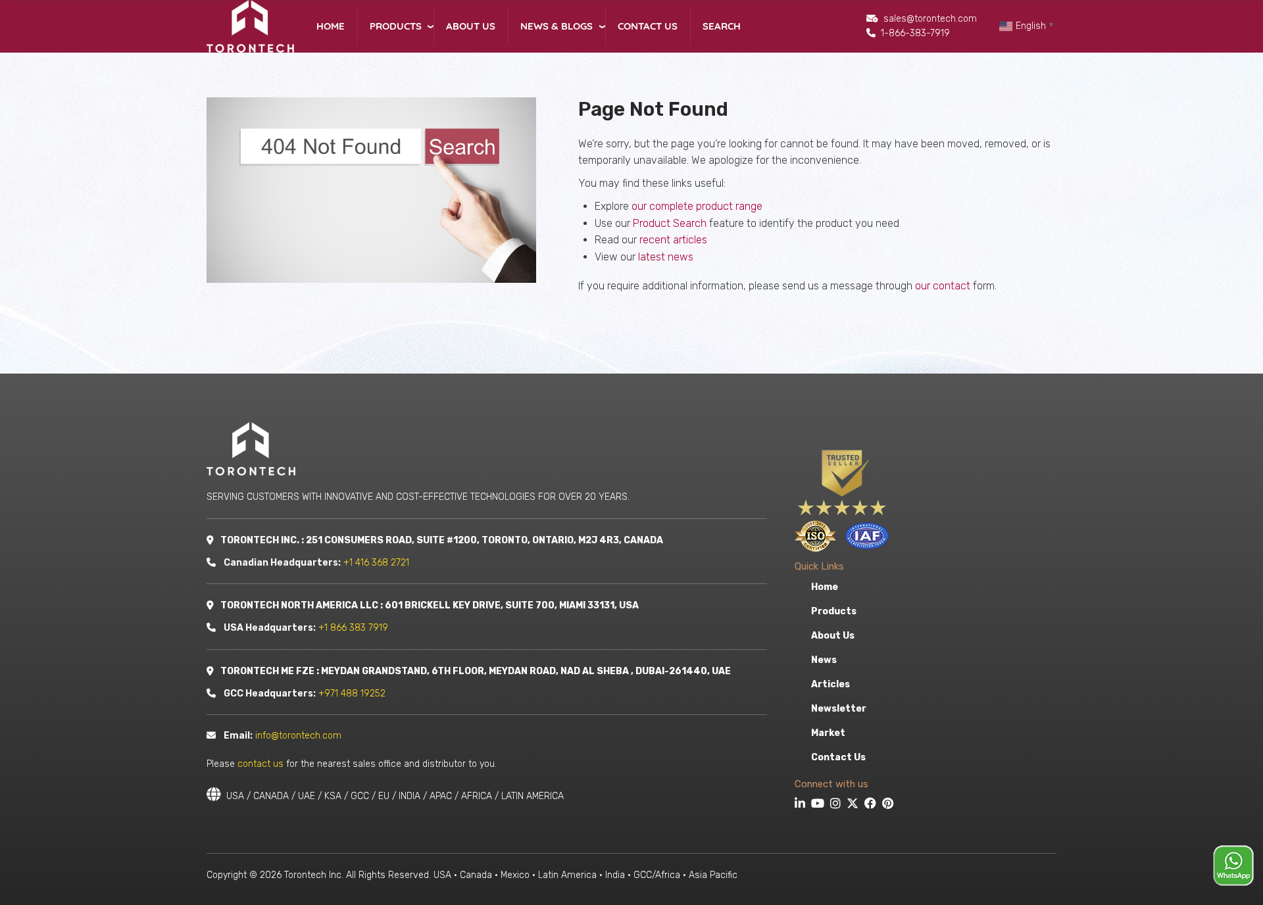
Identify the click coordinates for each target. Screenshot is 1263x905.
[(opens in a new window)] (801, 805)
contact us (260, 764)
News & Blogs (556, 26)
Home (330, 26)
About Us (470, 26)
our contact (942, 286)
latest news (665, 257)
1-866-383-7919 (915, 33)
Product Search (669, 223)
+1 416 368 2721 (376, 562)
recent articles (673, 239)
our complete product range (697, 206)
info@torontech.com (298, 735)
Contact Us (648, 26)
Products (396, 26)
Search (722, 26)
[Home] (250, 25)
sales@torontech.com (930, 18)
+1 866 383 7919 (353, 627)
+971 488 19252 (351, 693)
